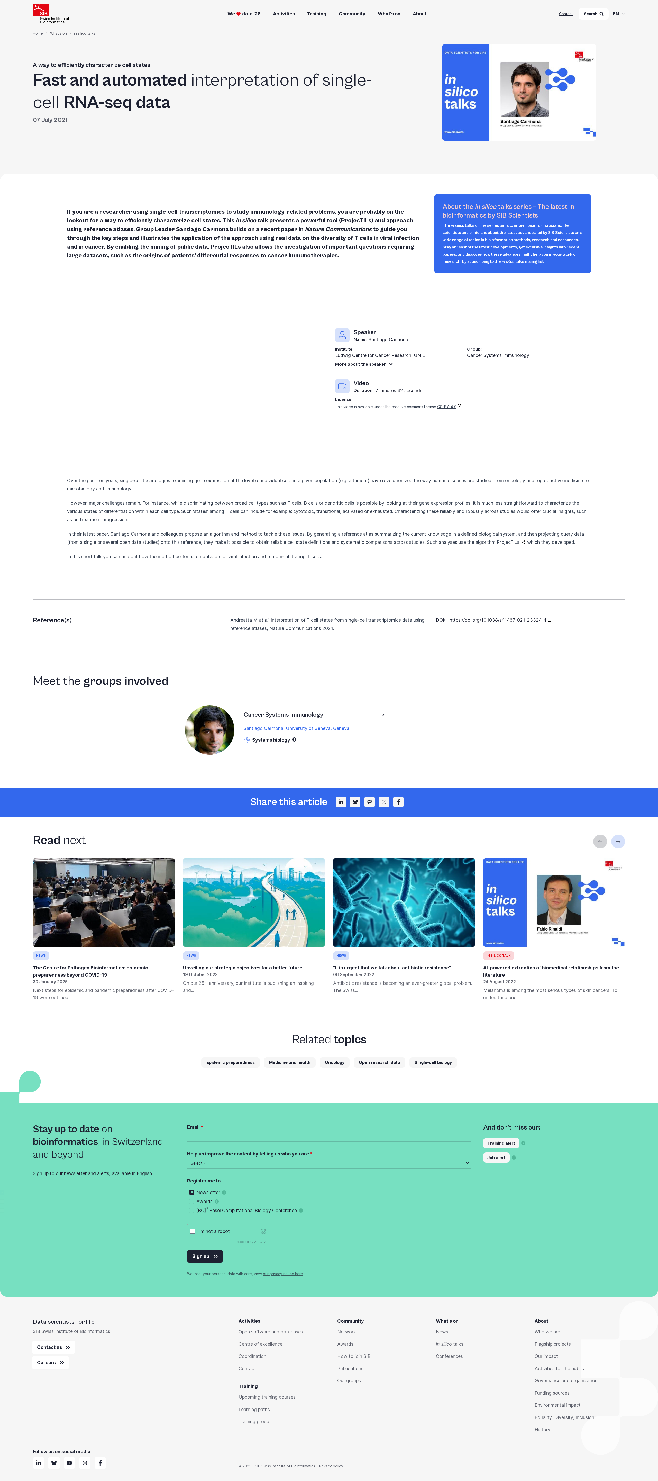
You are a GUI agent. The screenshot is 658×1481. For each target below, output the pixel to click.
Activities (284, 13)
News (442, 1331)
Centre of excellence (260, 1344)
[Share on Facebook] (398, 802)
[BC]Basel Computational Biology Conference (246, 1210)
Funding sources (552, 1393)
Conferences (449, 1356)
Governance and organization (566, 1380)
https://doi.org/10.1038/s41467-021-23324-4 (498, 620)
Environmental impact (558, 1405)
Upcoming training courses (267, 1397)
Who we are (547, 1331)
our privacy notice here (283, 1273)
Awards (204, 1201)
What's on (389, 13)
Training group (254, 1421)
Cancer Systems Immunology (498, 355)
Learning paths (254, 1409)
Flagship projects (553, 1344)
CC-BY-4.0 (446, 406)
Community (352, 13)
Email (193, 1127)
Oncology (334, 1062)
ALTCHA (260, 1242)
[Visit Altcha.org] (263, 1231)
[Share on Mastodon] (369, 802)
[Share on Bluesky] (355, 802)
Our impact (546, 1356)
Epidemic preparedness (230, 1062)
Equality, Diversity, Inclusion (564, 1417)
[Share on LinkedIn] (341, 802)
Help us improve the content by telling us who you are (248, 1154)
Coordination (252, 1356)
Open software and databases (271, 1331)
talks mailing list (523, 261)
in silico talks (84, 33)
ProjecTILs (508, 542)
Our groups (349, 1380)
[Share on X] (384, 802)
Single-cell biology (433, 1062)
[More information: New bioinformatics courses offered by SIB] (523, 1143)
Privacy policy (331, 1466)
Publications (350, 1368)
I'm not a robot (214, 1231)
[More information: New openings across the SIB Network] (514, 1157)
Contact (566, 14)
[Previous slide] (600, 841)
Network (346, 1331)
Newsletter (208, 1192)
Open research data (379, 1062)
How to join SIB (354, 1356)
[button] (294, 739)
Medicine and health (289, 1062)
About (419, 13)
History (542, 1429)
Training (316, 13)
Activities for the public (559, 1368)
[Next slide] (618, 841)
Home (38, 33)
